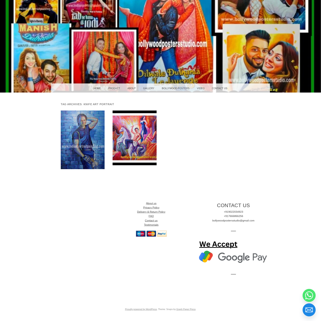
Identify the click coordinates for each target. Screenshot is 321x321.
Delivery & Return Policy (151, 211)
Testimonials (151, 224)
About (131, 88)
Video (201, 88)
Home (97, 88)
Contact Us (219, 88)
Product (114, 88)
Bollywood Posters (175, 88)
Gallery (148, 88)
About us (151, 203)
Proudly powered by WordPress (141, 309)
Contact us (151, 220)
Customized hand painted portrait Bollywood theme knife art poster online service (83, 140)
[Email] (309, 309)
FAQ (151, 216)
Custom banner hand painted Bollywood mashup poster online (134, 138)
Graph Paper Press (186, 309)
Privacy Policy (151, 207)
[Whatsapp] (309, 295)
